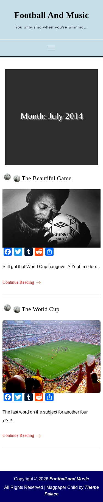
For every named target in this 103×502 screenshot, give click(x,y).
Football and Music (51, 15)
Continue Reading (18, 282)
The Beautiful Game (46, 178)
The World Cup (40, 309)
